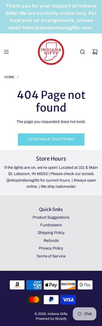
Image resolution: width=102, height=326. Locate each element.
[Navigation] (6, 52)
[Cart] (95, 52)
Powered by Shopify (51, 319)
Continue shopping (51, 139)
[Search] (82, 52)
